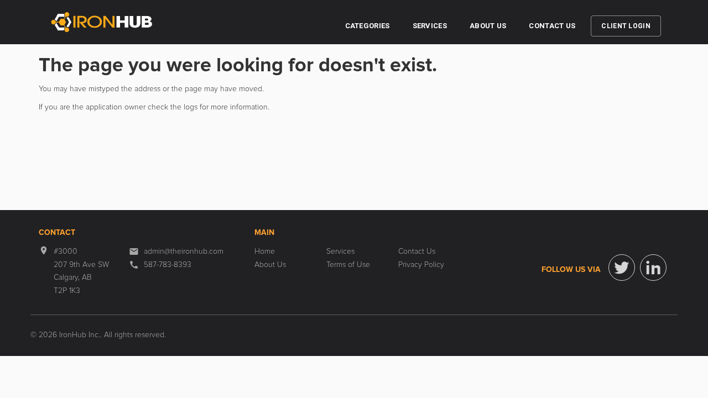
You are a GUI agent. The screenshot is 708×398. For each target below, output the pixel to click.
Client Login (625, 26)
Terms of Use (348, 265)
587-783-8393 (167, 265)
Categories (367, 26)
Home (264, 251)
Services (430, 26)
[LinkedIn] (653, 267)
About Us (488, 26)
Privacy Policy (421, 265)
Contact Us (552, 26)
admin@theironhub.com (183, 251)
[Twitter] (621, 267)
